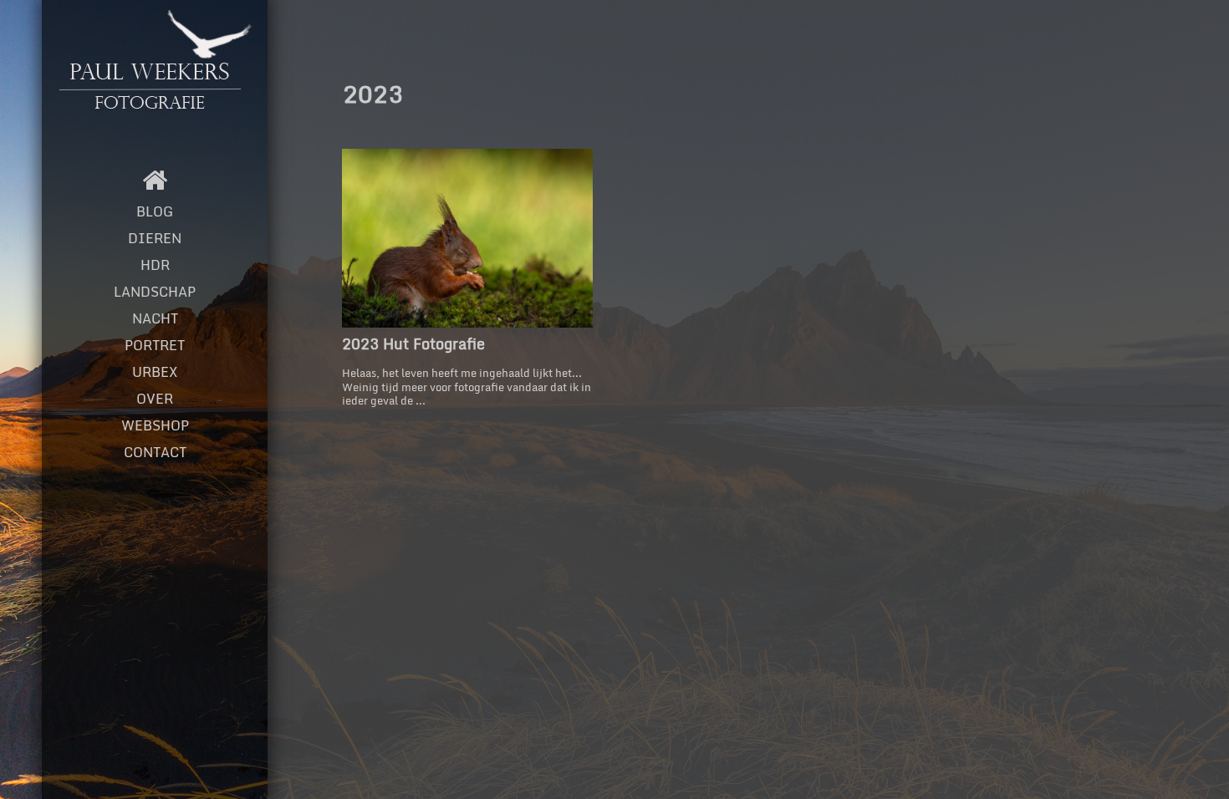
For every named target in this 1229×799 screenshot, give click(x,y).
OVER (154, 399)
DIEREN (154, 238)
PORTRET (155, 345)
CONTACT (155, 452)
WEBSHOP (155, 425)
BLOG (154, 211)
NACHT (155, 318)
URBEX (154, 372)
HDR (155, 265)
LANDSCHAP (155, 292)
